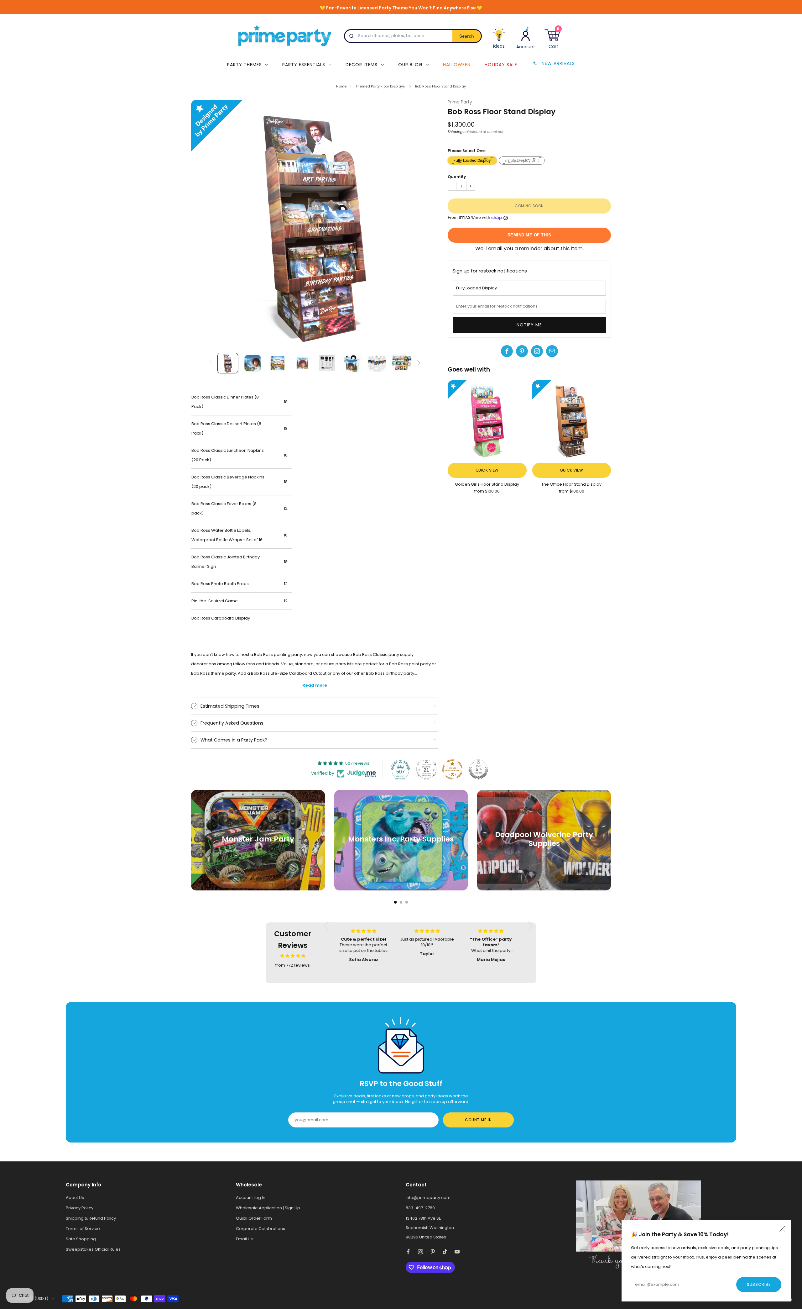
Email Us (244, 1239)
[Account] (525, 37)
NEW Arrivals (558, 63)
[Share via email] (552, 351)
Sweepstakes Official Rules (93, 1249)
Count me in (478, 1119)
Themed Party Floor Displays (381, 86)
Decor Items (362, 64)
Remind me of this (529, 235)
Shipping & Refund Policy (91, 1218)
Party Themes (244, 64)
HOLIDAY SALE (501, 64)
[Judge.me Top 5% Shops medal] (478, 769)
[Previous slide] (203, 223)
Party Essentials (303, 64)
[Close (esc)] (782, 1228)
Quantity (457, 176)
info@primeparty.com (428, 1198)
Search (466, 36)
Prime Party (460, 102)
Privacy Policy (79, 1208)
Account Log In (250, 1198)
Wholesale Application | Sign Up (268, 1208)
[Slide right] (419, 363)
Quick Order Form (254, 1218)
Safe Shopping (81, 1239)
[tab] (395, 902)
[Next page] (610, 840)
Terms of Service (83, 1229)
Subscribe (759, 1284)
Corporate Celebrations (260, 1229)
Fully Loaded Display (472, 160)
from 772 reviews (292, 965)
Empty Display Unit (522, 160)
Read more (314, 685)
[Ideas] (499, 40)
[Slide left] (210, 363)
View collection (258, 859)
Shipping (455, 131)
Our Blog (410, 64)
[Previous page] (191, 840)
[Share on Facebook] (507, 351)
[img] (293, 956)
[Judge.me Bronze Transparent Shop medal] (452, 769)
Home (341, 86)
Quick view (487, 470)
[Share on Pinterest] (522, 351)
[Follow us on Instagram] (537, 351)
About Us (75, 1198)
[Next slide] (426, 223)
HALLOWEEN (457, 64)
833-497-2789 (420, 1208)
